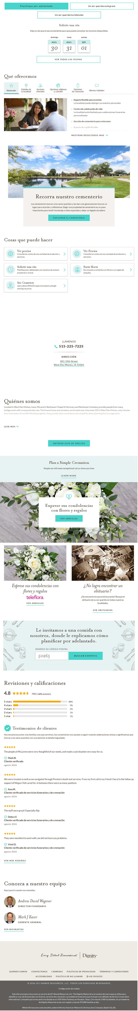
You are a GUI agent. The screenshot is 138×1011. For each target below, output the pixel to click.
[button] (36, 6)
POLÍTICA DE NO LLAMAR (69, 976)
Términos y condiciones (114, 972)
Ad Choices (96, 976)
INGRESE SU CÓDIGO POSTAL (51, 649)
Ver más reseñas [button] (15, 860)
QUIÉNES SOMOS (18, 972)
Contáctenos (39, 972)
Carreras (57, 972)
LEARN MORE (68, 475)
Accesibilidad (44, 976)
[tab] (11, 88)
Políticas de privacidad (81, 972)
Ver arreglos (35, 603)
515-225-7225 (71, 346)
